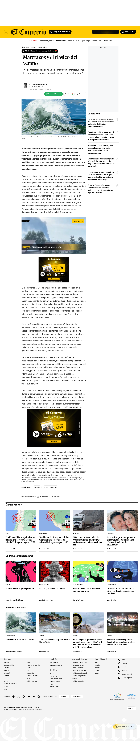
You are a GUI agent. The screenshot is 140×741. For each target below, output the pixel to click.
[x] (18, 696)
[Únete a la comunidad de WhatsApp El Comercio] (53, 94)
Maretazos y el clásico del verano (20, 639)
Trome (97, 670)
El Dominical (30, 673)
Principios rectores (78, 665)
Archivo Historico (32, 676)
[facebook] (13, 696)
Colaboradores (44, 584)
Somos (6, 681)
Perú (28, 662)
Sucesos (109, 636)
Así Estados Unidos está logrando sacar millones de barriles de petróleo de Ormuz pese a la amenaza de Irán (100, 149)
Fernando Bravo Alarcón (39, 84)
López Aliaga (85, 41)
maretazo (37, 487)
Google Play (77, 696)
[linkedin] (33, 696)
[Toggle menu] (6, 32)
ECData (6, 668)
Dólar (106, 41)
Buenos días (53, 676)
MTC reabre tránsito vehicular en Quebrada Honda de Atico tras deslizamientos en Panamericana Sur (87, 541)
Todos (51, 673)
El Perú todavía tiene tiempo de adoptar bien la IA (86, 589)
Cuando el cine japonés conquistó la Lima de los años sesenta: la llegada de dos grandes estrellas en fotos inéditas (101, 162)
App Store (64, 696)
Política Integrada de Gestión (79, 677)
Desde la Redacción (56, 679)
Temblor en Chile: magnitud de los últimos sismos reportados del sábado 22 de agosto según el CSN (20, 540)
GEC (96, 662)
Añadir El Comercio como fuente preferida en (39, 51)
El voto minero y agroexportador (20, 588)
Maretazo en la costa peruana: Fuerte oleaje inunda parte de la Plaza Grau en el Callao (121, 642)
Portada (6, 662)
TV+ (28, 670)
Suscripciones (54, 662)
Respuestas (43, 533)
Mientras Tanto (54, 687)
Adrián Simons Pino (46, 600)
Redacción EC (10, 549)
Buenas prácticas (78, 668)
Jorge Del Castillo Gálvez (14, 600)
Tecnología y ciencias (33, 665)
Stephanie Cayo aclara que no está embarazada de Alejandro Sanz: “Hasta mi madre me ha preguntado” (122, 541)
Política (6, 670)
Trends (41, 636)
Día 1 (51, 684)
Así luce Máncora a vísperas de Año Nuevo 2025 (54, 640)
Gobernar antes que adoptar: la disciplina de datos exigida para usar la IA (120, 591)
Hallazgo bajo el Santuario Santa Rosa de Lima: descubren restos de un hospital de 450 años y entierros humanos (101, 123)
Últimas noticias (9, 665)
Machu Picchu (97, 41)
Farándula (110, 533)
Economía (7, 673)
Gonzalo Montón (78, 600)
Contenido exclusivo (10, 684)
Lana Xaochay (112, 600)
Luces (29, 668)
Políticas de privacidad (79, 673)
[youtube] (28, 696)
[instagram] (23, 696)
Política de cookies (78, 681)
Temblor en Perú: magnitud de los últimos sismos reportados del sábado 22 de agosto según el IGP (54, 540)
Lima (5, 689)
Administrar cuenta (56, 665)
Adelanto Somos (55, 681)
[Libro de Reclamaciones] (131, 696)
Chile (7, 533)
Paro (77, 41)
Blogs (28, 678)
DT (5, 678)
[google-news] (38, 696)
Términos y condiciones (79, 662)
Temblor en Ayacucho (46, 41)
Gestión (97, 665)
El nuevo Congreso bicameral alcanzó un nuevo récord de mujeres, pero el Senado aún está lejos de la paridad (100, 189)
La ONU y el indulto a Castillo (52, 588)
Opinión (8, 584)
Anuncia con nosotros (79, 670)
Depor (97, 673)
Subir (129, 708)
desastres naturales (50, 487)
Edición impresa (32, 681)
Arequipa (76, 533)
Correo (97, 668)
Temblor (71, 41)
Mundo (6, 686)
